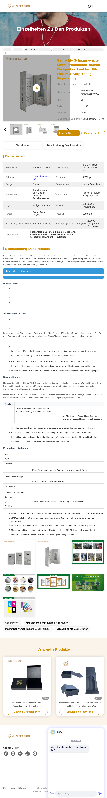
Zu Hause (7, 50)
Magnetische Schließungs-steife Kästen (47, 623)
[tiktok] (27, 753)
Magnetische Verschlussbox (37, 50)
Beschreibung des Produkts (64, 145)
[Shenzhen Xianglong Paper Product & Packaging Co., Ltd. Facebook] (5, 753)
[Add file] (52, 793)
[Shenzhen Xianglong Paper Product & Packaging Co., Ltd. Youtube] (20, 753)
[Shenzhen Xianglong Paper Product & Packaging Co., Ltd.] (18, 6)
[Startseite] (18, 739)
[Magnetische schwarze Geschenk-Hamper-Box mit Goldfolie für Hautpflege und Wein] (80, 679)
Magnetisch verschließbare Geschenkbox (27, 629)
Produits (17, 50)
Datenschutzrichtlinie (10, 788)
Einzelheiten (23, 145)
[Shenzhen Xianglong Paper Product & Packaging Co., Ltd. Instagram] (13, 753)
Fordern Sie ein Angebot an (19, 271)
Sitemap (22, 788)
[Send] (100, 793)
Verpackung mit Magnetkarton (72, 629)
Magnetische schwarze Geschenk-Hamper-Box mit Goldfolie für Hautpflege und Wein (80, 704)
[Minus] (100, 732)
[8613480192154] (34, 753)
